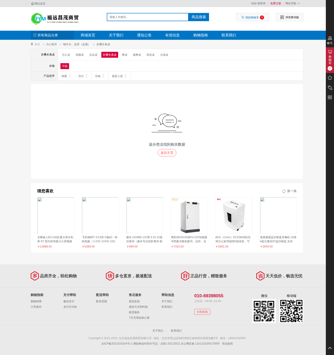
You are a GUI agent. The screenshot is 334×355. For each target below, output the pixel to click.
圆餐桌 (137, 54)
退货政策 (134, 301)
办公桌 (66, 54)
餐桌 (124, 54)
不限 (64, 66)
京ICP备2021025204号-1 (116, 343)
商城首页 (88, 35)
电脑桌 (80, 54)
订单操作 (36, 306)
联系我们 (229, 35)
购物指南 (200, 35)
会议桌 (93, 54)
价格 (98, 76)
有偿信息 (172, 35)
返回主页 (167, 153)
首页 (37, 44)
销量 (64, 76)
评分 (81, 76)
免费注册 (275, 3)
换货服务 (134, 312)
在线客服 (202, 311)
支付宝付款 (70, 306)
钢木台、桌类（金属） (76, 44)
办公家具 (51, 44)
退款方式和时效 (138, 306)
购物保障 (36, 301)
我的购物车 (254, 17)
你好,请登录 (258, 3)
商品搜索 (199, 17)
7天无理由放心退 (139, 317)
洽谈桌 (164, 54)
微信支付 (68, 301)
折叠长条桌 (103, 44)
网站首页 (40, 3)
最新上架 (117, 76)
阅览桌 (151, 54)
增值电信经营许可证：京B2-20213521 (156, 343)
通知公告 (144, 35)
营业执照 (227, 343)
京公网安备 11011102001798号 (200, 343)
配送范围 (101, 301)
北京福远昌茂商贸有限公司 (55, 18)
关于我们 (116, 35)
